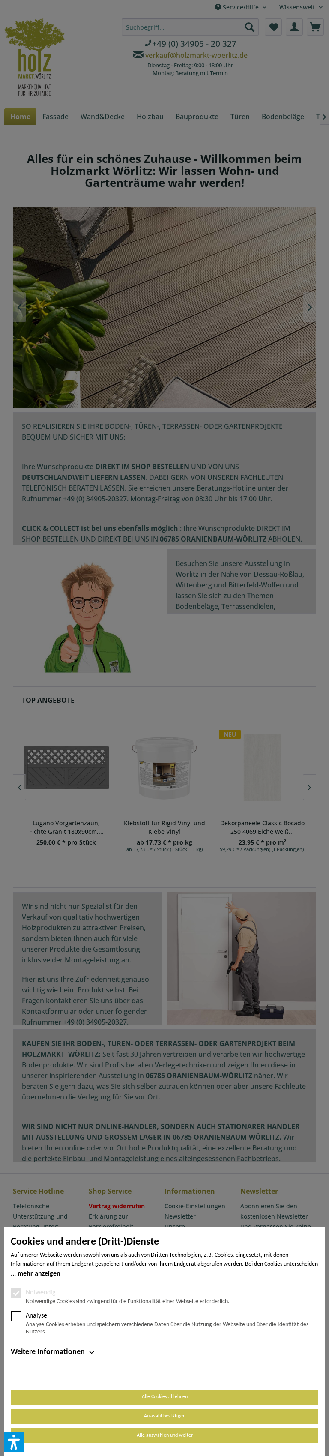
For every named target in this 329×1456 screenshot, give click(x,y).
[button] (14, 1442)
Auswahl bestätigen (164, 1416)
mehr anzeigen (39, 1273)
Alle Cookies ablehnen (165, 1396)
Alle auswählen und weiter (165, 1435)
